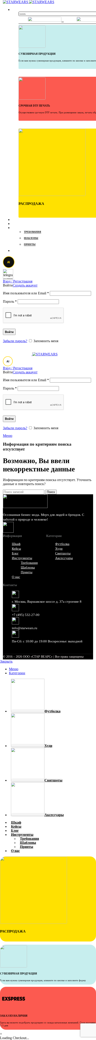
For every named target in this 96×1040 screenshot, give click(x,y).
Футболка (62, 544)
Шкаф (16, 544)
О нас (16, 577)
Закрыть (6, 661)
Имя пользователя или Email (26, 293)
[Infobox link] (19, 66)
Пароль (10, 301)
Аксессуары (64, 558)
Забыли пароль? (15, 341)
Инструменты (22, 558)
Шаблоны (31, 238)
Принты (29, 244)
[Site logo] (16, 2)
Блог (15, 553)
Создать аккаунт (25, 285)
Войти (9, 332)
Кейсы (16, 548)
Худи (59, 548)
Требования (32, 232)
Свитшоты (63, 553)
